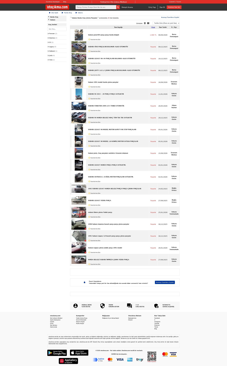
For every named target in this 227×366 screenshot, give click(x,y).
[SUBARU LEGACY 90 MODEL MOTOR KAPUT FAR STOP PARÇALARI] (79, 129)
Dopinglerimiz (132, 318)
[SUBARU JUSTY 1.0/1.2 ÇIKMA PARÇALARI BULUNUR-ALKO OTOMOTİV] (79, 70)
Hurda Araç (68, 13)
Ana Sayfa (54, 13)
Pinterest (157, 325)
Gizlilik (52, 321)
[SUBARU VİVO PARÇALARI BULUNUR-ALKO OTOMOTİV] (79, 47)
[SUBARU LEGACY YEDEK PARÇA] (79, 200)
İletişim (130, 320)
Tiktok (156, 327)
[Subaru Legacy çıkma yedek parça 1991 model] (79, 248)
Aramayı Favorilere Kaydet (165, 282)
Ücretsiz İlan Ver (174, 7)
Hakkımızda (53, 327)
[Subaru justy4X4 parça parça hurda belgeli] (79, 35)
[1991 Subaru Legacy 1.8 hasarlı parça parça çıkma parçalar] (79, 236)
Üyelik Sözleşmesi (55, 320)
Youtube (156, 323)
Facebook (157, 318)
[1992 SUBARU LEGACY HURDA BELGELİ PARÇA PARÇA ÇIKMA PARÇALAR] (79, 188)
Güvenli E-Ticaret (175, 2)
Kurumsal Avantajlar (53, 2)
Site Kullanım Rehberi (56, 318)
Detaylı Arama (127, 7)
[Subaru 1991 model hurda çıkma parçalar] (79, 82)
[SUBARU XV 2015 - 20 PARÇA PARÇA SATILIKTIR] (79, 94)
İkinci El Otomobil (81, 320)
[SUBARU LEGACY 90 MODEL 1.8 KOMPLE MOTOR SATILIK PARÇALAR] (79, 141)
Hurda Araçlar (80, 323)
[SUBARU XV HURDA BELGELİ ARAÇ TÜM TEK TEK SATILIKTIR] (79, 118)
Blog (64, 2)
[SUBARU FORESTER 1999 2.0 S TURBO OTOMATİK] (79, 106)
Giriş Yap (152, 7)
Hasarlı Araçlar (80, 321)
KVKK (51, 323)
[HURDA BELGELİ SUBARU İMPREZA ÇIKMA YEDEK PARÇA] (79, 259)
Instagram (157, 321)
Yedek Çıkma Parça (81, 318)
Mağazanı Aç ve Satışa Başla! (110, 318)
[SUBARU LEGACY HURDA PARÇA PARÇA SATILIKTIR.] (79, 165)
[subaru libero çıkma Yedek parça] (79, 212)
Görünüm (139, 23)
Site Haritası (53, 325)
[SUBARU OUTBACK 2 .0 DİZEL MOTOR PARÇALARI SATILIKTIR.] (79, 177)
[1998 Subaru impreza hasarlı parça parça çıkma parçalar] (79, 224)
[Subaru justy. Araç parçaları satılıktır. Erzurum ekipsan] (79, 153)
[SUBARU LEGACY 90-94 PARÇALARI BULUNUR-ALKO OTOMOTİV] (79, 58)
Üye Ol (162, 7)
